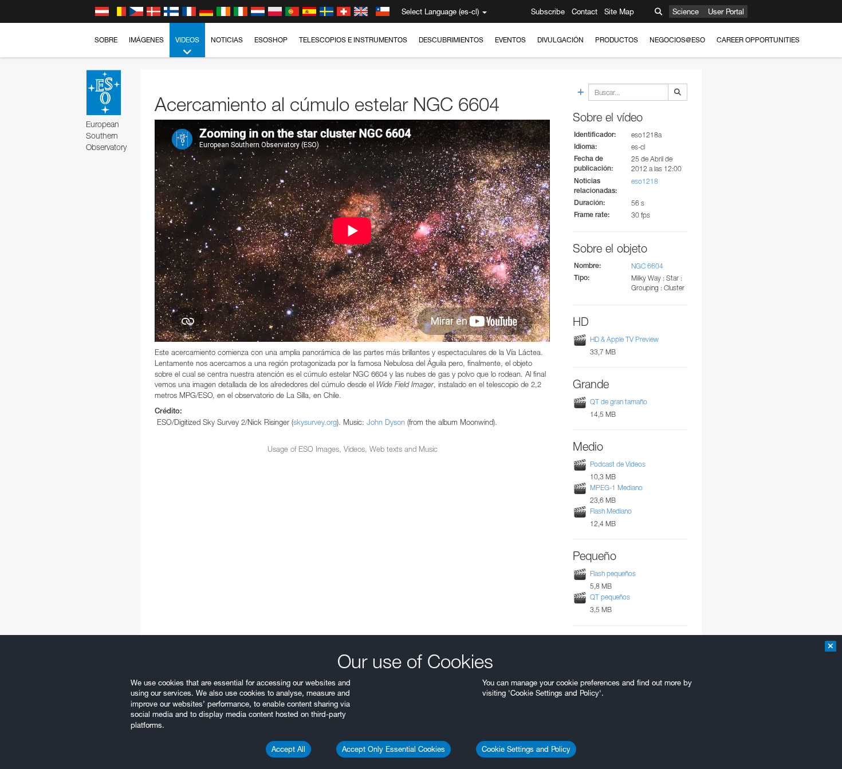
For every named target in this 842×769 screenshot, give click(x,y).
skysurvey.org (315, 422)
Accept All (288, 749)
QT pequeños (610, 597)
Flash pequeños (613, 573)
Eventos (510, 40)
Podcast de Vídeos (618, 464)
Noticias (227, 40)
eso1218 (644, 181)
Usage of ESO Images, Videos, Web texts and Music (352, 448)
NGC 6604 (647, 266)
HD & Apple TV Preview (624, 339)
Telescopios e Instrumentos (353, 40)
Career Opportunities (758, 40)
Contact (584, 11)
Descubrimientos (451, 40)
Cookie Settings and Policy (526, 749)
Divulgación (560, 40)
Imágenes (146, 40)
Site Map (619, 11)
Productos (616, 40)
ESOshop (271, 40)
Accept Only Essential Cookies (393, 749)
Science (685, 11)
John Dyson (386, 422)
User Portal (726, 11)
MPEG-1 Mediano (616, 487)
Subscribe (548, 11)
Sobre (106, 40)
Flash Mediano (611, 511)
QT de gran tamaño (618, 401)
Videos (187, 40)
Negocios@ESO (677, 40)
